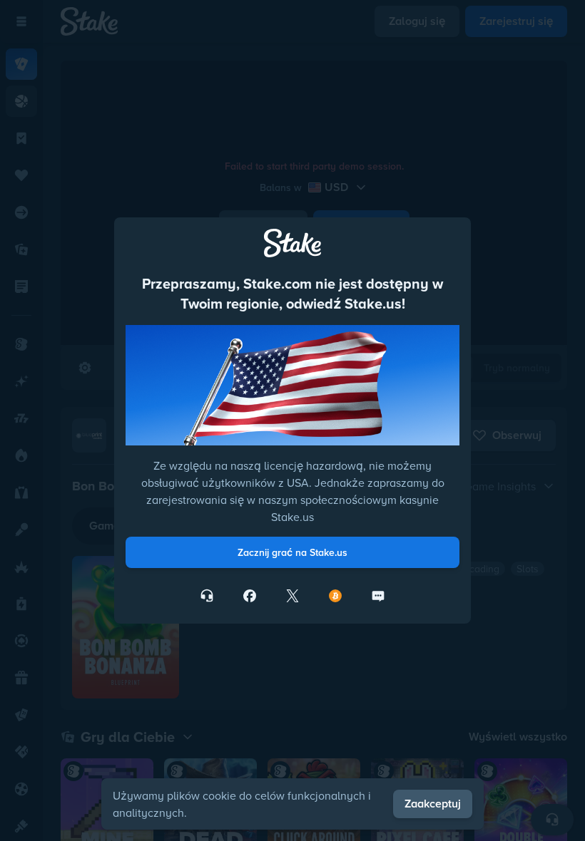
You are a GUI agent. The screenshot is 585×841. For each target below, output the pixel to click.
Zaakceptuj (433, 803)
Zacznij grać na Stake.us (292, 552)
